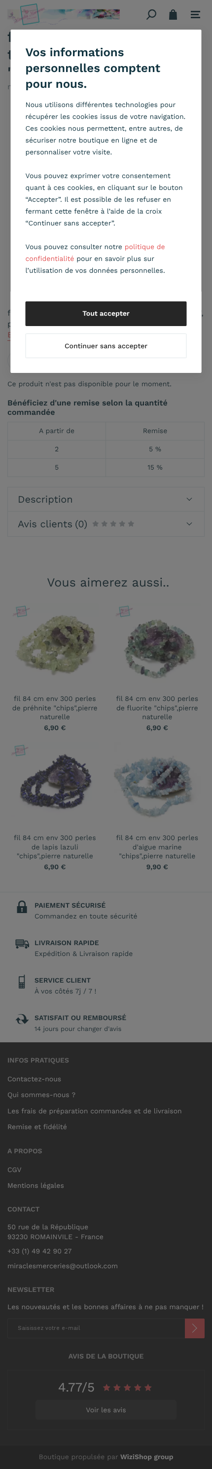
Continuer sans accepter (106, 346)
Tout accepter (106, 314)
